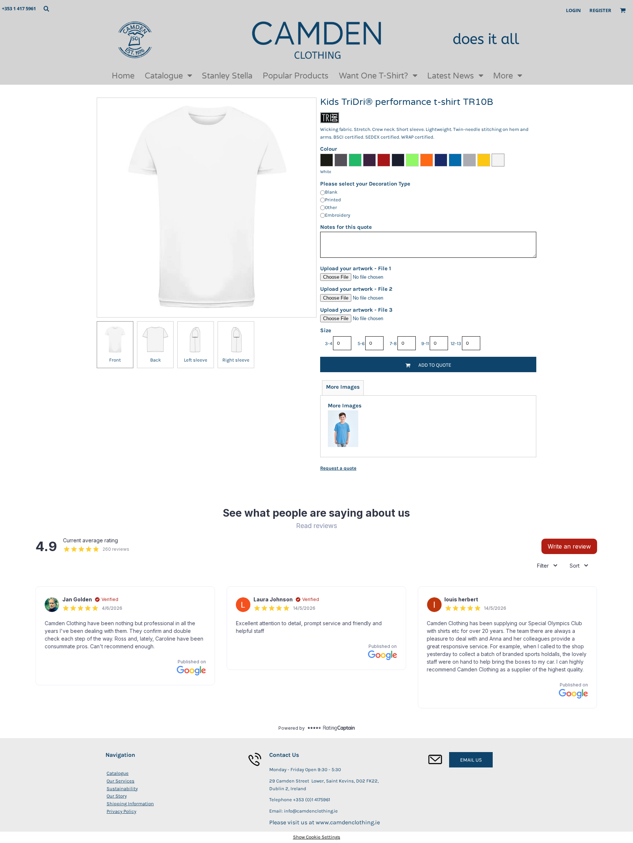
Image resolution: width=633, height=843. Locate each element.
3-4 (328, 343)
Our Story (117, 796)
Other (331, 207)
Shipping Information (130, 803)
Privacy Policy (121, 811)
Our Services (120, 781)
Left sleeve (195, 360)
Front (115, 360)
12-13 (456, 343)
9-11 (425, 343)
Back (155, 360)
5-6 (361, 343)
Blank (331, 192)
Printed (333, 199)
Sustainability (122, 788)
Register (600, 10)
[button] (46, 8)
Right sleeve (235, 360)
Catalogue (118, 773)
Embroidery (337, 215)
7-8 (393, 343)
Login (573, 10)
